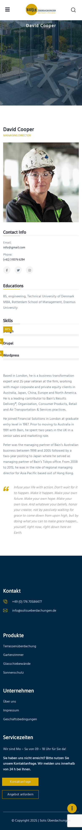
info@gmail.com (14, 247)
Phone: (7, 254)
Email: (7, 242)
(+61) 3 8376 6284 (14, 259)
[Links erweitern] (72, 808)
